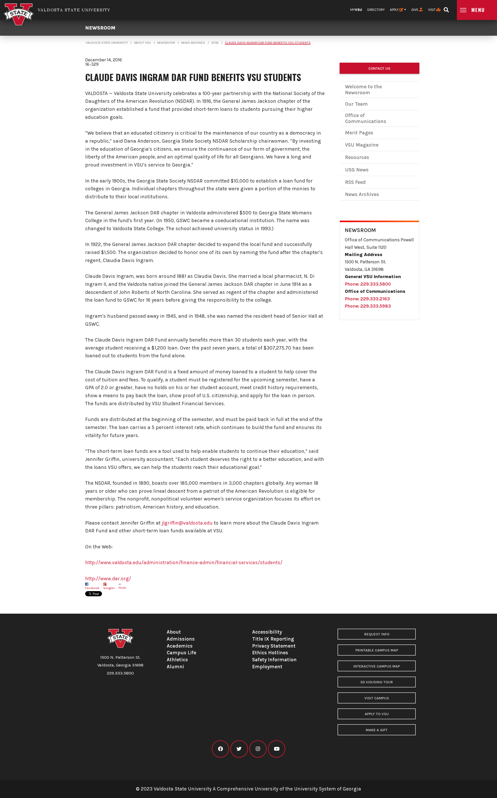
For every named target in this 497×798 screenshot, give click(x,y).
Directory (376, 10)
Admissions (181, 638)
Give (415, 10)
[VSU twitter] (239, 749)
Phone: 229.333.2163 (367, 298)
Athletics (177, 659)
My (356, 10)
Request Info (376, 634)
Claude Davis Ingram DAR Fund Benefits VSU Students (268, 43)
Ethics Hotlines (270, 652)
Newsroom (100, 28)
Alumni (175, 666)
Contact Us (379, 68)
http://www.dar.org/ (108, 579)
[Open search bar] (446, 8)
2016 (214, 43)
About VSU (142, 43)
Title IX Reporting (273, 638)
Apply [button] (394, 10)
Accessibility (267, 631)
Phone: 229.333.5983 (368, 306)
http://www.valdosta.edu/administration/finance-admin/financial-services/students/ (183, 562)
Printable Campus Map (376, 650)
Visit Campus (376, 698)
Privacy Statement (274, 645)
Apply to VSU (377, 714)
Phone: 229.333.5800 (368, 284)
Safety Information (274, 659)
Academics (180, 645)
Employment (267, 666)
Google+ (109, 588)
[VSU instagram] (258, 749)
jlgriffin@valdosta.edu (187, 523)
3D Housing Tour (376, 682)
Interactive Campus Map (376, 666)
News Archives (193, 43)
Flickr (122, 588)
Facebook (92, 588)
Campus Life (181, 652)
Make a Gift (377, 730)
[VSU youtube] (276, 749)
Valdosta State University (107, 43)
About (174, 631)
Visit (432, 10)
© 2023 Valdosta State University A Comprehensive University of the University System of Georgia (248, 789)
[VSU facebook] (220, 749)
